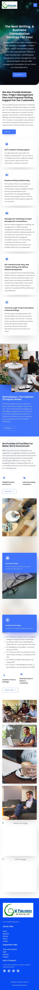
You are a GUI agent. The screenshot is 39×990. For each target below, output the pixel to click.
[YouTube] (13, 970)
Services (5, 936)
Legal (4, 952)
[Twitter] (9, 970)
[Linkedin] (18, 970)
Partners (5, 957)
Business (6, 954)
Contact (5, 941)
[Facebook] (4, 970)
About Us (6, 933)
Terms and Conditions (10, 949)
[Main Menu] (35, 5)
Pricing (5, 938)
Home (5, 931)
